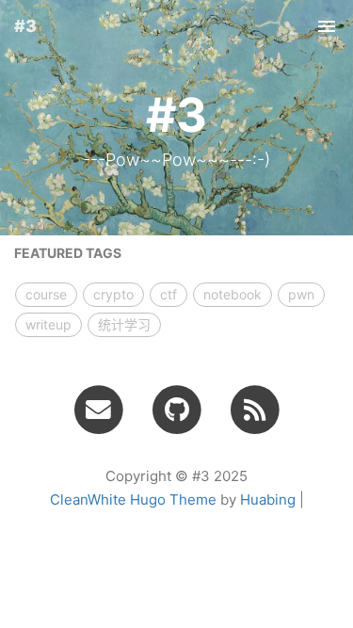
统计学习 (124, 324)
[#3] (254, 408)
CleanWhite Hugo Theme (133, 499)
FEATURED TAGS (67, 253)
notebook (232, 294)
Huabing (268, 499)
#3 (25, 26)
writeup (48, 324)
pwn (301, 294)
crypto (113, 294)
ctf (168, 294)
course (46, 294)
